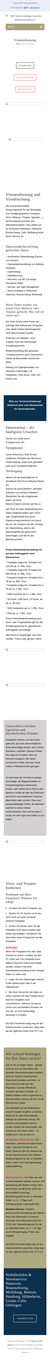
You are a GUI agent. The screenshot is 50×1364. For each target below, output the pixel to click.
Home (18, 44)
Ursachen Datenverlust (25, 77)
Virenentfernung (25, 65)
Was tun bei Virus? (25, 89)
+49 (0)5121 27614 (25, 1318)
